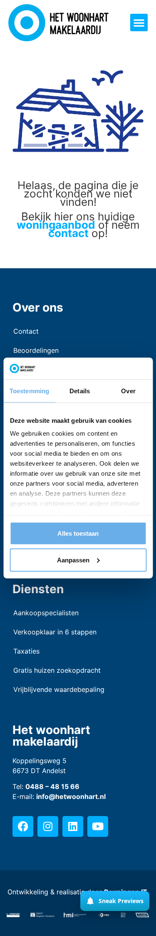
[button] (139, 22)
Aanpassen (73, 559)
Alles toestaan (78, 533)
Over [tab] (128, 390)
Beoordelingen (36, 350)
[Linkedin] (72, 826)
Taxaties (26, 651)
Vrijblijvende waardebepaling (58, 689)
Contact (26, 331)
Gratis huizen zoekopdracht (57, 670)
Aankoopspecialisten (46, 613)
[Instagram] (47, 826)
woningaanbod (56, 224)
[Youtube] (97, 826)
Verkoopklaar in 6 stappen (55, 632)
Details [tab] (79, 390)
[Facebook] (22, 826)
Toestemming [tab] (29, 390)
